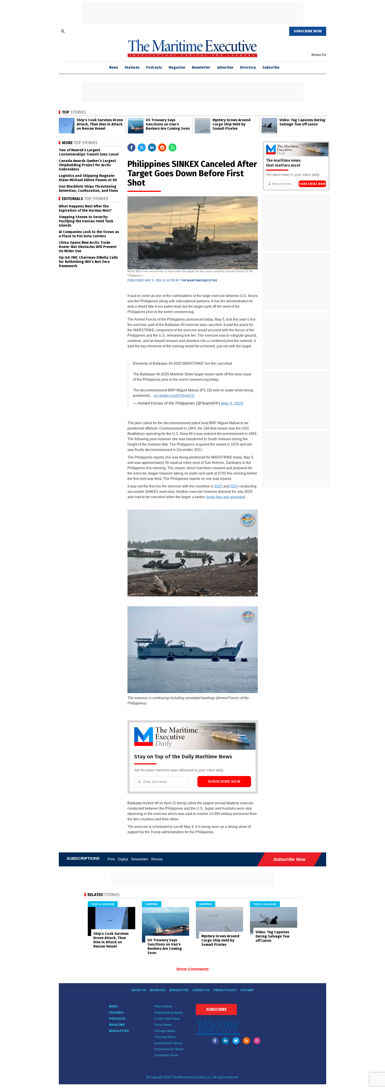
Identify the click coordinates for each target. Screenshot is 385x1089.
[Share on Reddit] (162, 147)
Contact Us (201, 990)
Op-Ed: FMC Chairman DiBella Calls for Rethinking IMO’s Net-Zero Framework (88, 261)
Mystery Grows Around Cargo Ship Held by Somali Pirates (231, 124)
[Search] (63, 32)
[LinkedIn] (225, 1040)
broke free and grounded (225, 497)
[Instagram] (256, 1040)
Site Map (247, 990)
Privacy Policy (225, 990)
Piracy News (163, 1006)
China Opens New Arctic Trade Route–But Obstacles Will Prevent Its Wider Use (88, 246)
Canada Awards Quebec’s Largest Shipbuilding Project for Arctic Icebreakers (87, 165)
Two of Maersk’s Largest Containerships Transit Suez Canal (89, 152)
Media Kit (318, 55)
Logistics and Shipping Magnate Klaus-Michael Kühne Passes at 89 (88, 178)
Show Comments (192, 969)
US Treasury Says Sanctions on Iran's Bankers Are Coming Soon (168, 124)
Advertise (225, 67)
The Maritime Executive (199, 280)
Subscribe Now (224, 781)
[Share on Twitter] (142, 147)
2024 (234, 486)
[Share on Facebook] (131, 147)
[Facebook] (215, 1040)
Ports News (163, 1025)
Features (132, 67)
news (113, 67)
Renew (157, 859)
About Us (138, 990)
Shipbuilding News (168, 1013)
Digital (123, 859)
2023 (218, 486)
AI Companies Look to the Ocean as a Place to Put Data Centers (89, 234)
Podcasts (154, 67)
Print (111, 859)
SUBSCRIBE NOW (308, 31)
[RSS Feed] (246, 1040)
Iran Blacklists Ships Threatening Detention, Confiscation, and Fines (88, 188)
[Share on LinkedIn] (152, 147)
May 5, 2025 (232, 403)
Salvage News (164, 1031)
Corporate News (166, 1055)
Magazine (177, 67)
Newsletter (201, 67)
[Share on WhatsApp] (172, 147)
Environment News (168, 1049)
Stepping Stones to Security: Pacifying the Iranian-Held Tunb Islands (86, 221)
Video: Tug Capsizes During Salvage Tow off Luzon (302, 122)
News (113, 1006)
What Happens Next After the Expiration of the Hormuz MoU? (85, 208)
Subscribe (270, 67)
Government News (168, 1043)
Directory (248, 67)
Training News (165, 1037)
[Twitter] (236, 1040)
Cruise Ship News (167, 1019)
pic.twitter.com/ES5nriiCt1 (174, 395)
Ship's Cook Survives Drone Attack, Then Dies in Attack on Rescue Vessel (100, 124)
